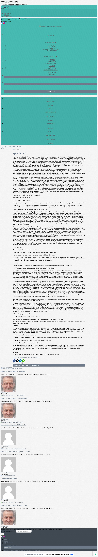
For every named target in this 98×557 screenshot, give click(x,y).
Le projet (52, 45)
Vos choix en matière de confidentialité (57, 554)
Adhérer (52, 74)
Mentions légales (8, 542)
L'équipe (52, 48)
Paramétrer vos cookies (10, 545)
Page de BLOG (7, 13)
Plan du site (7, 539)
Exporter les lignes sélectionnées (10, 1)
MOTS (15, 358)
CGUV (5, 543)
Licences (6, 541)
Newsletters (52, 68)
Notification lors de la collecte (34, 554)
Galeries (52, 66)
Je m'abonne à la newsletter (8, 531)
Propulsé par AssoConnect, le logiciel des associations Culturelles (22, 550)
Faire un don (52, 72)
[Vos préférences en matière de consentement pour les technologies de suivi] (95, 554)
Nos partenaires (52, 51)
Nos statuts (52, 46)
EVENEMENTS (8, 16)
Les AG (51, 108)
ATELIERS (6, 15)
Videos (52, 67)
